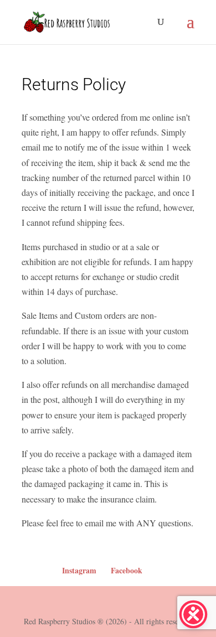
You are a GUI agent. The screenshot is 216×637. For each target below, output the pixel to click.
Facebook (126, 570)
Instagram (79, 570)
